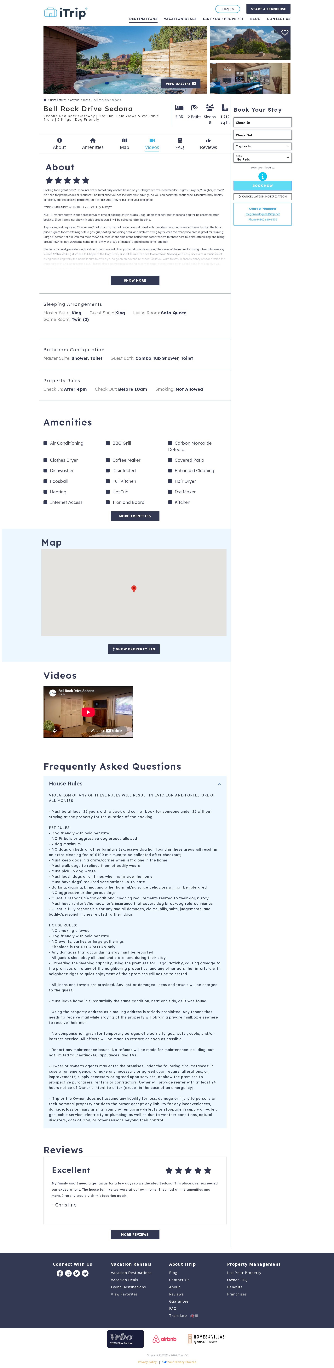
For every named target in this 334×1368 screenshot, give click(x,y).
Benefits (235, 1287)
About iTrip (182, 1264)
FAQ (172, 1308)
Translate (179, 1315)
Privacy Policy (147, 1362)
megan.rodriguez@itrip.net (263, 214)
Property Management (254, 1264)
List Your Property (223, 19)
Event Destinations (128, 1287)
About (174, 1287)
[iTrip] (65, 12)
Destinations (143, 19)
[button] (133, 589)
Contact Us (179, 1279)
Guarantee (178, 1301)
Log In (228, 9)
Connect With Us (72, 1264)
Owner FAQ (237, 1279)
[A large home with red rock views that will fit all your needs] (250, 42)
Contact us (279, 19)
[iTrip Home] (45, 100)
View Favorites (124, 1294)
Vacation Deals (180, 19)
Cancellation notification (264, 196)
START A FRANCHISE (268, 9)
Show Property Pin (135, 649)
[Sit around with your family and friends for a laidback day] (250, 78)
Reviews (176, 1294)
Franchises (237, 1294)
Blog (255, 19)
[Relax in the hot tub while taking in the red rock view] (125, 60)
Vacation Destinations (131, 1272)
